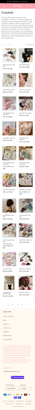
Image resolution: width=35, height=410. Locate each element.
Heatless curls (18, 348)
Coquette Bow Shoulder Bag (7, 293)
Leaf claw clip (7, 346)
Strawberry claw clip (24, 360)
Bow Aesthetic (9, 362)
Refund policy (20, 401)
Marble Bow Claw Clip (25, 240)
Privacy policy (28, 401)
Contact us (6, 328)
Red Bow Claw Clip (24, 292)
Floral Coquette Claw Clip (9, 240)
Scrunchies (10, 355)
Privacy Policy (7, 339)
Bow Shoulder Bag (24, 64)
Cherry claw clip (18, 357)
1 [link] (8, 304)
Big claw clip (12, 353)
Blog (4, 320)
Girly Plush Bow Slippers (23, 138)
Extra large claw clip (22, 355)
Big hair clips (7, 357)
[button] (3, 6)
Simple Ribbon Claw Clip (8, 216)
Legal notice (28, 403)
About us (6, 324)
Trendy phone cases (15, 350)
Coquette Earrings (21, 362)
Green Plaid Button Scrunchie (24, 163)
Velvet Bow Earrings (25, 89)
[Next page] (27, 304)
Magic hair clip (18, 346)
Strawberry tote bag (9, 360)
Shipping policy (19, 403)
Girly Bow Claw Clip (24, 269)
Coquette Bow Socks (9, 89)
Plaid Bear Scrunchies (9, 189)
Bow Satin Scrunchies (25, 113)
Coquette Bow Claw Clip (24, 216)
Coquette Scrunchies (25, 189)
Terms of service (10, 403)
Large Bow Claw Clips (9, 138)
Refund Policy (7, 335)
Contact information (18, 406)
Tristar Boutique (11, 401)
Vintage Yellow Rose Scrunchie (8, 163)
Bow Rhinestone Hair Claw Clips (9, 113)
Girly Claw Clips (7, 269)
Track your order (8, 316)
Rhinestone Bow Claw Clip (9, 65)
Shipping (6, 331)
